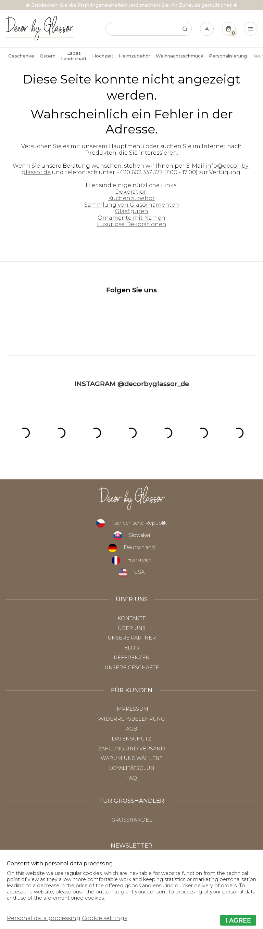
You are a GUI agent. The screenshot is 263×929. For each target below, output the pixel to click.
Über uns (132, 628)
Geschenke (21, 56)
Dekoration (131, 192)
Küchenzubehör (131, 198)
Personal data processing (43, 918)
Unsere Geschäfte (131, 668)
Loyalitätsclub (131, 768)
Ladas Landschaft (74, 55)
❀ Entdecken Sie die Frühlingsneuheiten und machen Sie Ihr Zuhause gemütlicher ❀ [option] (131, 5)
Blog (131, 648)
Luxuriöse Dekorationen (131, 224)
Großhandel (131, 820)
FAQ (131, 778)
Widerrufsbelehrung (131, 719)
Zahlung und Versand (131, 749)
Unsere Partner (132, 638)
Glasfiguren (131, 211)
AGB (131, 729)
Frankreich (139, 560)
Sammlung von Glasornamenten (131, 205)
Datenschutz (131, 739)
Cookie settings (104, 918)
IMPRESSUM (131, 709)
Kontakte (131, 618)
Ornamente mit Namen (131, 218)
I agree (238, 920)
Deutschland (139, 547)
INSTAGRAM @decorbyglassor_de (131, 383)
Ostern (47, 56)
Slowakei (139, 535)
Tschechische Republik (139, 523)
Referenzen (132, 658)
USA (139, 572)
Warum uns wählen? (131, 758)
